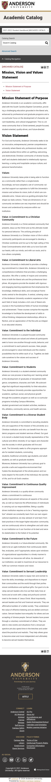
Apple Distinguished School (38, 722)
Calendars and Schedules (37, 725)
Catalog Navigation (13, 59)
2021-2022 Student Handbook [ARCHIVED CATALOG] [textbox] (25, 30)
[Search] (46, 42)
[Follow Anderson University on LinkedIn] (24, 759)
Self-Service (19, 725)
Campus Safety (18, 728)
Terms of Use (32, 740)
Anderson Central (17, 712)
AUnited (21, 717)
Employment (19, 746)
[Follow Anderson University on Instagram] (4, 759)
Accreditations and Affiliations (34, 718)
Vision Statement (13, 90)
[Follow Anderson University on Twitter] (31, 759)
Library (21, 743)
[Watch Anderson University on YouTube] (11, 759)
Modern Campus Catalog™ (30, 781)
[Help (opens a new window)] (47, 67)
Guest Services (18, 748)
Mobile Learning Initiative (37, 727)
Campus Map (19, 740)
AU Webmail (19, 714)
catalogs (14, 779)
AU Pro (29, 712)
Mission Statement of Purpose (18, 86)
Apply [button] (25, 696)
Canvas (21, 720)
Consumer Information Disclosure (36, 747)
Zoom (22, 731)
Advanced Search (9, 51)
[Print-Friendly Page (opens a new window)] (45, 67)
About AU (30, 714)
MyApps (21, 723)
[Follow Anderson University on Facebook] (18, 759)
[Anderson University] (18, 5)
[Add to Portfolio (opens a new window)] (42, 67)
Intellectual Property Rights (37, 743)
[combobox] (25, 30)
